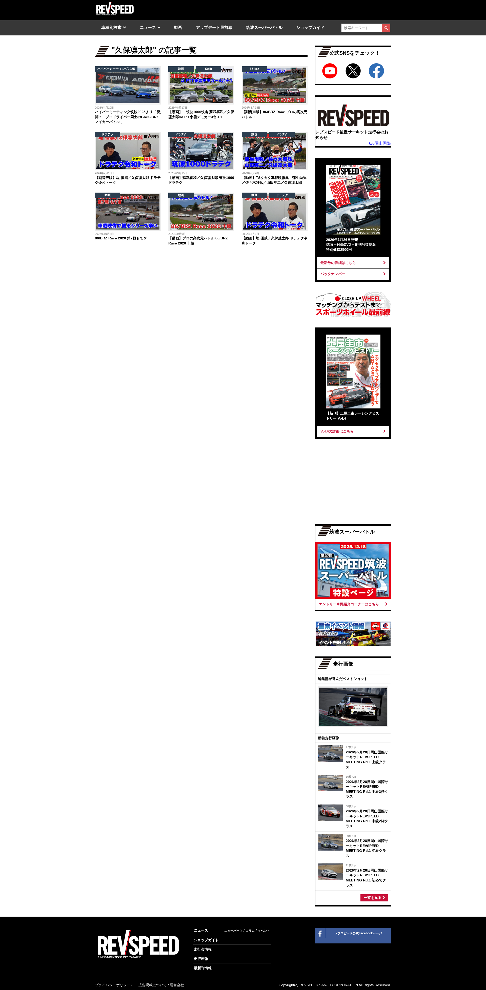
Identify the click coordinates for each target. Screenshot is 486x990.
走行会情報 (203, 949)
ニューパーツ (233, 931)
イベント (264, 931)
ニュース (148, 27)
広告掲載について (152, 985)
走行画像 (201, 959)
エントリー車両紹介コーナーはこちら (349, 604)
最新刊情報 (203, 968)
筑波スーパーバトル (264, 27)
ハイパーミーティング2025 (116, 69)
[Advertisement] (147, 290)
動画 (178, 27)
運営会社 (177, 985)
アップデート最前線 (214, 27)
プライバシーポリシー (112, 985)
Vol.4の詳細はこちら (337, 431)
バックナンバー (332, 274)
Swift (208, 69)
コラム (250, 931)
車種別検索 (111, 27)
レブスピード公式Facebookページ (358, 933)
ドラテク (108, 134)
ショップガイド (310, 27)
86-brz (254, 69)
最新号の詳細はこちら (338, 263)
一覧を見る (373, 898)
